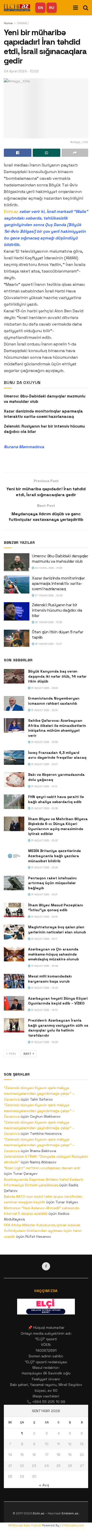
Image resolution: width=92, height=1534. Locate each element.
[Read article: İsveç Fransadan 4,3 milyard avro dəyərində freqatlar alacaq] (14, 757)
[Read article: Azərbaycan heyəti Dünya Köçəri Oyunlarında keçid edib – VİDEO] (14, 1003)
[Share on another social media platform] (75, 153)
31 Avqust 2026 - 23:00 (44, 710)
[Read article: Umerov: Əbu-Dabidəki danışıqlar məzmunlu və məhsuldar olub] (16, 562)
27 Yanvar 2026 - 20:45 (48, 595)
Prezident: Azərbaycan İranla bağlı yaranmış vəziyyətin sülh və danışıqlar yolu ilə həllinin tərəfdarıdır (58, 1028)
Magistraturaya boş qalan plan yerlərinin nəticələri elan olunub (57, 929)
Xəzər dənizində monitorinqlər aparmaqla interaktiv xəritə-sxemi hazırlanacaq (58, 583)
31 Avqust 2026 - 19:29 (44, 987)
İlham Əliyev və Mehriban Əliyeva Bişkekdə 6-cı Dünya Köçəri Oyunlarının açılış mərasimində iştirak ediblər (58, 826)
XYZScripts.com (73, 1525)
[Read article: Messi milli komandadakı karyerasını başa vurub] (14, 981)
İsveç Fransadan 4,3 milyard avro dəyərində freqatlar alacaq (57, 755)
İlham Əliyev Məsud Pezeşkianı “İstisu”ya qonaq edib (55, 907)
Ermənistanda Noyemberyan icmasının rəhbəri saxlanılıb (53, 701)
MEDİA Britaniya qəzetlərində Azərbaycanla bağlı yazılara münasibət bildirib (54, 855)
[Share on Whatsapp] (46, 153)
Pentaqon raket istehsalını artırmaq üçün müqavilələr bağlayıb (52, 883)
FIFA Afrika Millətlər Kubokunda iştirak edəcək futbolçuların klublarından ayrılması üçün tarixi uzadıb (43, 1231)
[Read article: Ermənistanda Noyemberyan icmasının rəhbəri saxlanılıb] (14, 703)
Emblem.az (70, 1513)
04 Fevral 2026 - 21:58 (48, 568)
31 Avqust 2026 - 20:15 (43, 916)
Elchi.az (11, 211)
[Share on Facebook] (17, 153)
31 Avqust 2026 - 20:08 (44, 966)
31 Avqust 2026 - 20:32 (44, 840)
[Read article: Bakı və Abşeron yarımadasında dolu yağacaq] (14, 779)
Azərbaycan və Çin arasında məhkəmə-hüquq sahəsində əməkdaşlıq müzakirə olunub (53, 954)
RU (51, 8)
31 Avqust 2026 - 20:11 (43, 938)
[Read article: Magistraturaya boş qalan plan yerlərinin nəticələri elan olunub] (14, 932)
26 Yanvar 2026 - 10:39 (48, 622)
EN (40, 8)
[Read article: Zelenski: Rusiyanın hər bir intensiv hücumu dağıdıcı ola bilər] (16, 611)
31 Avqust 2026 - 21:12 (43, 786)
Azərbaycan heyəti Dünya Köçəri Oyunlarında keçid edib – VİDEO (58, 1001)
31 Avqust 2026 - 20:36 (44, 808)
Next (28, 1053)
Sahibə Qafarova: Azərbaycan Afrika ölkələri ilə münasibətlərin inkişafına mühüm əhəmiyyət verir (57, 728)
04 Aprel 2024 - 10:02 (21, 71)
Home (8, 23)
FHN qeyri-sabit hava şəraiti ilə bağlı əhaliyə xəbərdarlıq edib (56, 799)
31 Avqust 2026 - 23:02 (44, 688)
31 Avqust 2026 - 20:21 (43, 894)
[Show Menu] (75, 7)
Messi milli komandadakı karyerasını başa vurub (50, 979)
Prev (12, 1053)
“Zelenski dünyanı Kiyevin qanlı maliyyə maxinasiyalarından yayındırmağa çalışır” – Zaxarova (39, 1094)
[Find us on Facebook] (46, 1266)
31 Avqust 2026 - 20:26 (44, 867)
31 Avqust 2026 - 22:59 (44, 742)
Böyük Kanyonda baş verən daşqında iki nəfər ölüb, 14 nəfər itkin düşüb (57, 676)
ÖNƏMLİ (23, 23)
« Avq (44, 1485)
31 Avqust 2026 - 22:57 (44, 764)
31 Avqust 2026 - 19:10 (43, 1010)
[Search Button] (85, 7)
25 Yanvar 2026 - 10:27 (48, 644)
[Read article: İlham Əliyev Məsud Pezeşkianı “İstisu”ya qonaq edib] (14, 910)
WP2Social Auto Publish (24, 1525)
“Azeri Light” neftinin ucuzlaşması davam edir (42, 1168)
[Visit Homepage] (17, 7)
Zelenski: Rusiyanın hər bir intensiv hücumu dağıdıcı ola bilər (57, 610)
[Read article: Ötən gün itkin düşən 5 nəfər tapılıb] (16, 638)
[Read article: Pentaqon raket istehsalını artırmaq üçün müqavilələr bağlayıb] (14, 883)
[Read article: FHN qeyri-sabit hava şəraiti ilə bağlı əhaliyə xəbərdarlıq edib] (14, 801)
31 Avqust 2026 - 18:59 (44, 1042)
